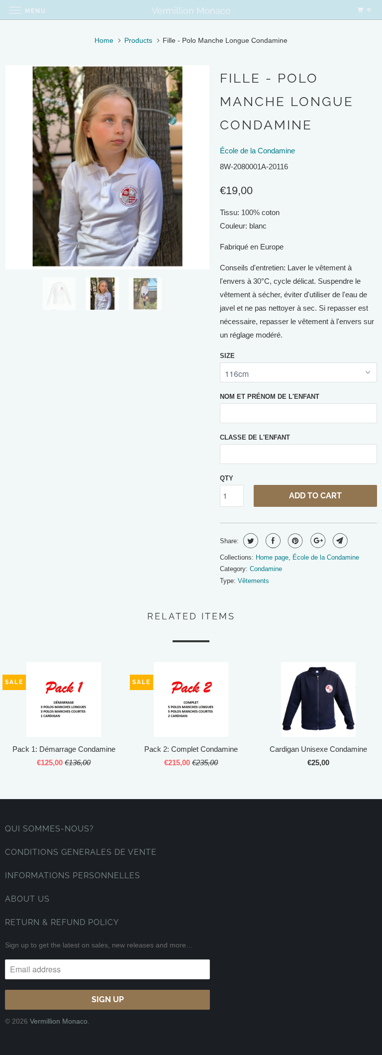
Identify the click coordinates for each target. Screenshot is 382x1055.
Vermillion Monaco (59, 1021)
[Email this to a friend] (339, 540)
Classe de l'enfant (255, 437)
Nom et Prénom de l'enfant (269, 396)
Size (227, 355)
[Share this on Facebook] (272, 540)
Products (138, 40)
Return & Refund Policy (62, 922)
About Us (27, 899)
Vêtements (253, 581)
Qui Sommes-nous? (49, 828)
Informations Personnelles (72, 875)
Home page (272, 557)
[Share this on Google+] (316, 540)
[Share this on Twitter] (249, 540)
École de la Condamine (257, 150)
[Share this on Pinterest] (294, 540)
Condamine (266, 569)
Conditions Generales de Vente (81, 852)
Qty (226, 478)
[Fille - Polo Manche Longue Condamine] (107, 167)
